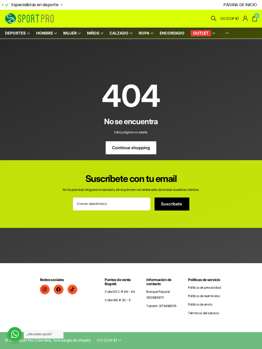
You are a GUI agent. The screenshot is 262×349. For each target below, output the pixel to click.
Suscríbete (172, 203)
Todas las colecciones (17, 33)
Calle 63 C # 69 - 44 (120, 291)
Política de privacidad (204, 287)
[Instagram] (45, 289)
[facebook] (58, 289)
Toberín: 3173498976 (161, 306)
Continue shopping (131, 147)
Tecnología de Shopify (72, 340)
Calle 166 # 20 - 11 (117, 300)
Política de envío (200, 304)
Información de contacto (158, 281)
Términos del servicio (203, 313)
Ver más (227, 33)
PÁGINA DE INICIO (240, 5)
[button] (2, 5)
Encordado (172, 33)
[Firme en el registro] (245, 18)
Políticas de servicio (204, 279)
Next (62, 5)
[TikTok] (72, 289)
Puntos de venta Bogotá (118, 281)
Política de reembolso (204, 296)
